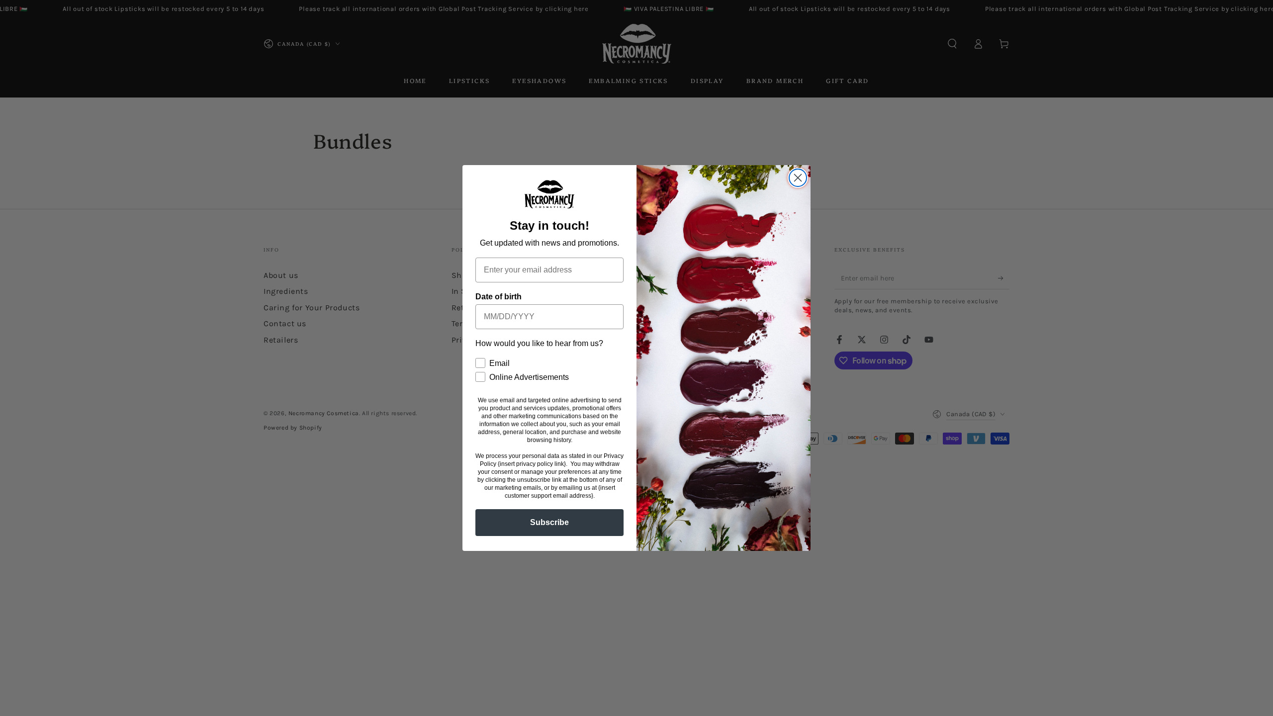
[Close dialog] (798, 177)
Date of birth (498, 296)
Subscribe (549, 522)
